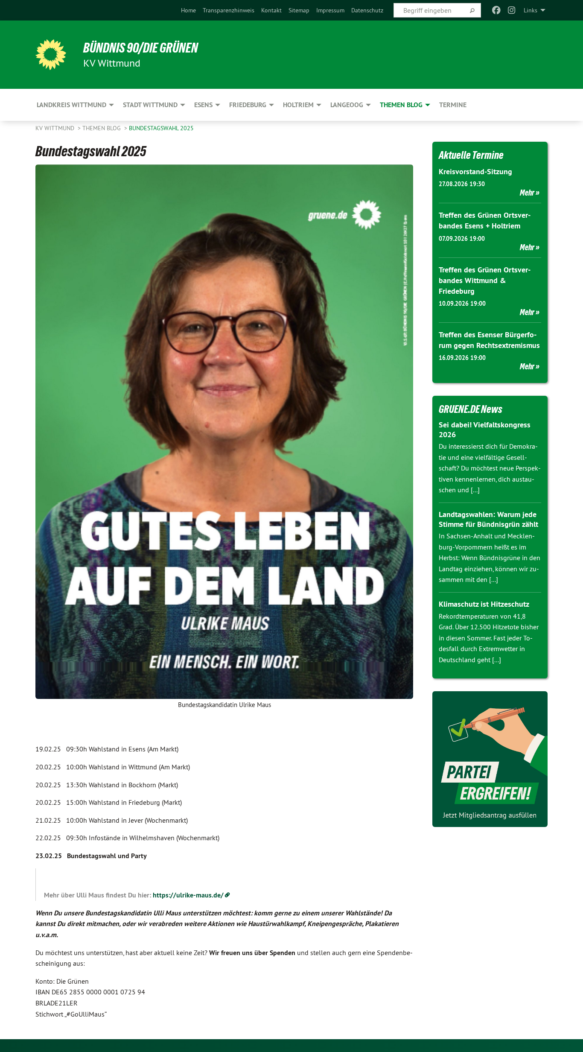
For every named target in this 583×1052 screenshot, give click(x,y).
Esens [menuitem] (203, 104)
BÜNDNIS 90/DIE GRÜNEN (140, 48)
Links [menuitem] (530, 10)
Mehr (527, 192)
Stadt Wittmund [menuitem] (150, 104)
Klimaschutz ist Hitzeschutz (484, 604)
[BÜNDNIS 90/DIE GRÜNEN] (50, 54)
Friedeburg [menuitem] (247, 104)
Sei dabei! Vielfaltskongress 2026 (485, 429)
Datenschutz (367, 10)
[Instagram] (512, 10)
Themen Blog (102, 128)
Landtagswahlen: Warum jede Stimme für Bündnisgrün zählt (488, 519)
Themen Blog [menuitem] (401, 104)
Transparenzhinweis (228, 10)
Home (188, 10)
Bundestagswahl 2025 (161, 128)
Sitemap (299, 10)
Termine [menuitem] (452, 104)
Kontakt (271, 10)
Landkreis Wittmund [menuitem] (71, 104)
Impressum (330, 10)
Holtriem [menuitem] (298, 104)
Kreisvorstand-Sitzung (475, 171)
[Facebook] (496, 10)
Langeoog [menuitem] (346, 104)
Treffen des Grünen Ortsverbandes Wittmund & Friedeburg (485, 280)
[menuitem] (188, 10)
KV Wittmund (55, 128)
